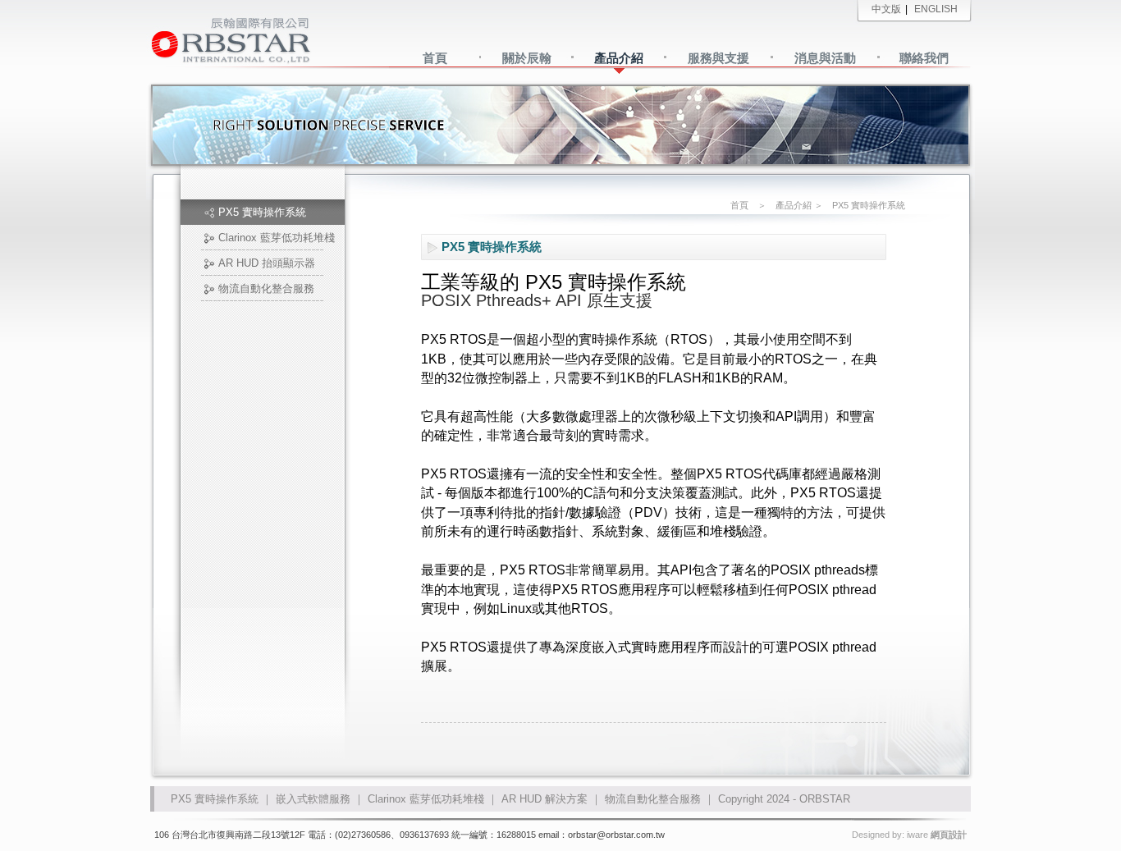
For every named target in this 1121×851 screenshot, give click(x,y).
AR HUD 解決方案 (544, 799)
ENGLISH (936, 9)
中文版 (886, 9)
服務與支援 (718, 58)
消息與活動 (825, 58)
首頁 (435, 58)
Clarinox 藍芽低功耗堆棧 (276, 237)
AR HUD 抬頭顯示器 (266, 263)
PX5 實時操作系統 (262, 212)
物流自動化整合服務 (266, 288)
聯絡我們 (924, 58)
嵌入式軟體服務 (313, 799)
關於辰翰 (526, 58)
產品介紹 (618, 58)
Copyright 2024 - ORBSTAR (784, 799)
